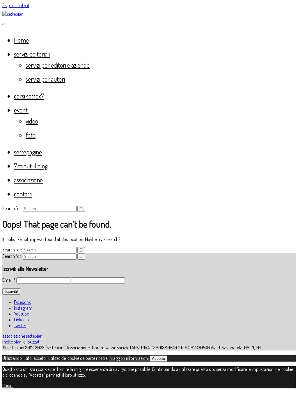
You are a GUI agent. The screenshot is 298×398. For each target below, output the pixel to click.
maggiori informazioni (129, 358)
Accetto (158, 358)
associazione (28, 180)
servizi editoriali (32, 54)
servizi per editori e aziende (58, 65)
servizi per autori (45, 79)
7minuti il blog (31, 166)
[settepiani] (13, 14)
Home (21, 40)
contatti (23, 194)
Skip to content (15, 5)
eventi (21, 110)
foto (31, 135)
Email (8, 280)
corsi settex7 (29, 96)
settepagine (28, 152)
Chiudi (7, 385)
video (32, 121)
